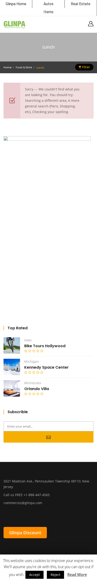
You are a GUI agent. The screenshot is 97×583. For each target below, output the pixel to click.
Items (48, 12)
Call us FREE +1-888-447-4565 (27, 495)
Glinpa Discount (25, 532)
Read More (77, 574)
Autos (48, 4)
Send (48, 437)
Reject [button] (55, 574)
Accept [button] (34, 574)
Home (7, 67)
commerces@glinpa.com (23, 503)
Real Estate (80, 4)
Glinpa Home (16, 4)
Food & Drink (24, 67)
